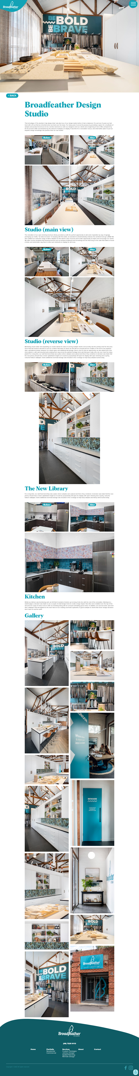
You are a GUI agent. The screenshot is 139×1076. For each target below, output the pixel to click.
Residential (51, 1051)
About (81, 1049)
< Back (12, 95)
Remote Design (68, 1057)
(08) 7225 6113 (69, 1044)
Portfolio (50, 1049)
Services (66, 1049)
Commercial (51, 1053)
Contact (97, 1049)
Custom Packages (69, 1051)
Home (33, 1049)
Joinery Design (68, 1053)
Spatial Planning (68, 1055)
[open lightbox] (47, 654)
